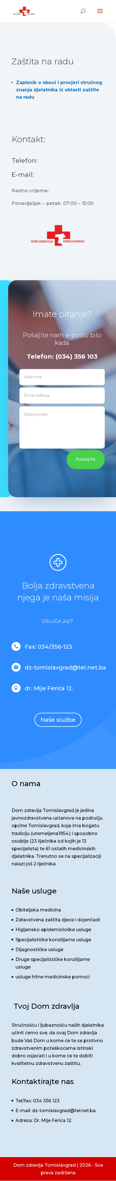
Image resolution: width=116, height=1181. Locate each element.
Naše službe (58, 719)
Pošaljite (86, 459)
